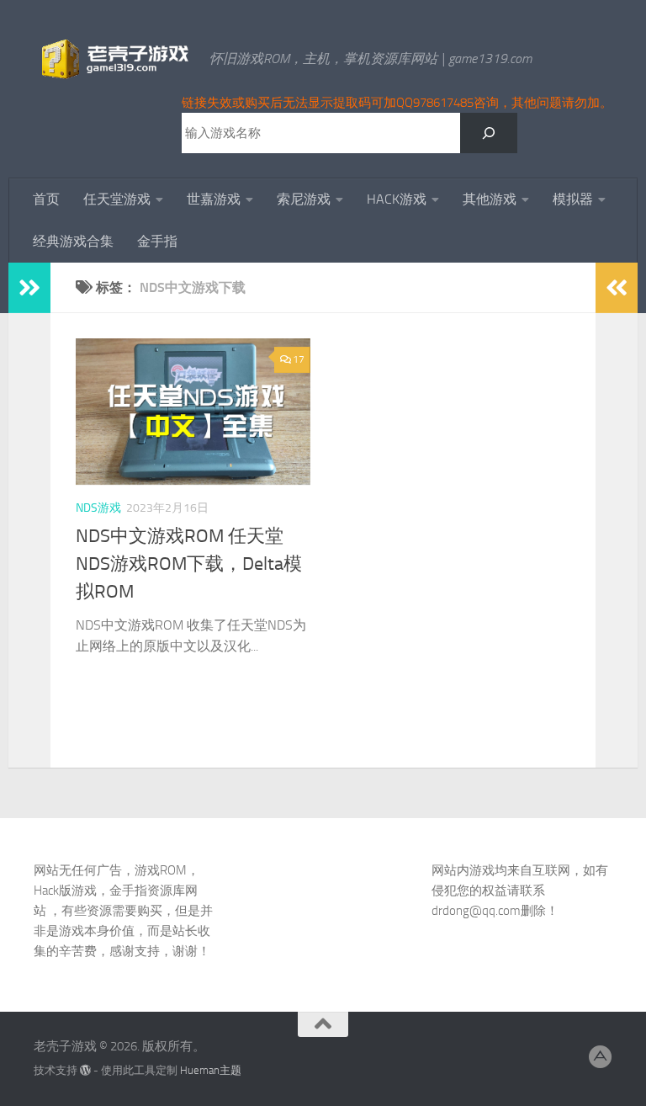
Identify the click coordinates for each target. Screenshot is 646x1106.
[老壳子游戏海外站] (600, 1057)
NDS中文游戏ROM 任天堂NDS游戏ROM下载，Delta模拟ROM (189, 564)
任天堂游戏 (117, 199)
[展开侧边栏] (29, 288)
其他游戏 (489, 199)
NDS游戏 (98, 508)
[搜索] (488, 133)
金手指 (157, 241)
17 (298, 359)
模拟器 (573, 199)
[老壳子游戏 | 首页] (113, 59)
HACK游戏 (396, 199)
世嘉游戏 (214, 199)
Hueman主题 (210, 1070)
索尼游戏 (304, 199)
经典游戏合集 (73, 241)
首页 (46, 199)
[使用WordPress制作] (85, 1070)
